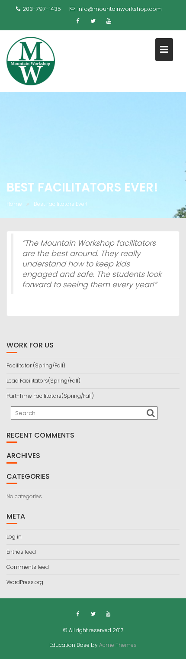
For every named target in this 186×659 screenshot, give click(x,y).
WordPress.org (24, 582)
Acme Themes (118, 645)
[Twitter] (93, 21)
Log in (14, 536)
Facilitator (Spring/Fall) (35, 365)
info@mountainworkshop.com (119, 9)
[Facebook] (77, 21)
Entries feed (21, 551)
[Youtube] (108, 21)
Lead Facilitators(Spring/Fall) (43, 380)
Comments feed (27, 567)
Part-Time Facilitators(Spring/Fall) (50, 395)
